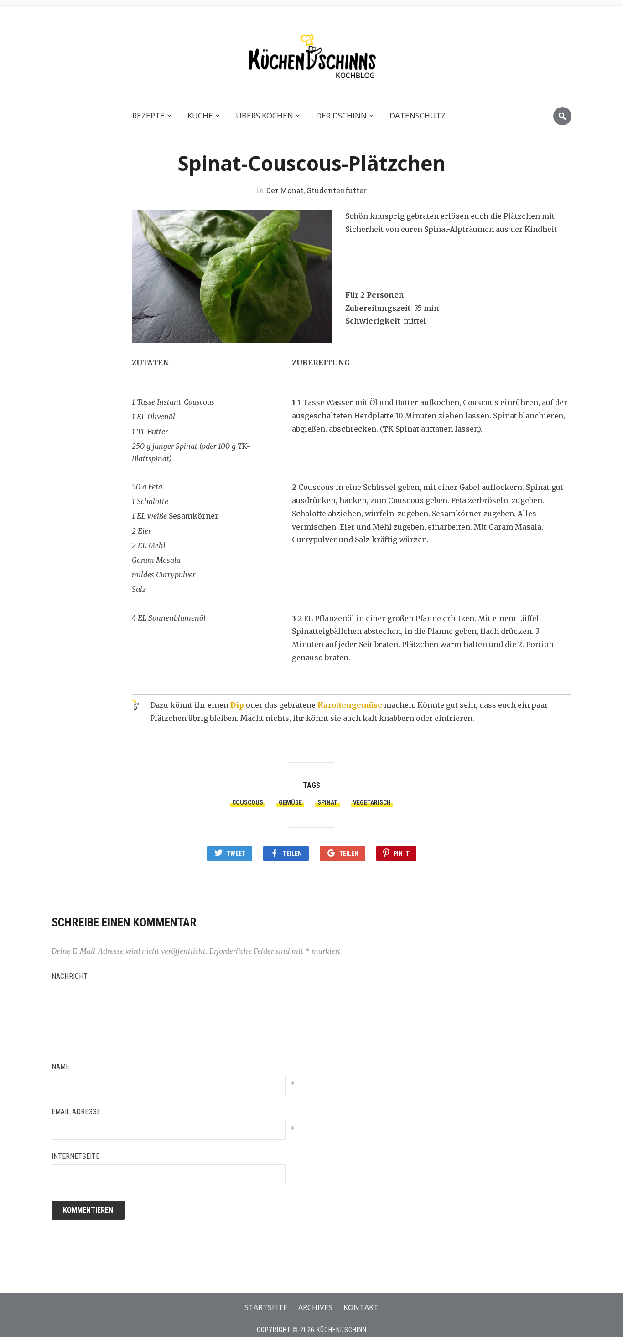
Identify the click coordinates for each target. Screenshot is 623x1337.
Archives (315, 1307)
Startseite (265, 1307)
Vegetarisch (372, 802)
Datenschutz (417, 115)
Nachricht (70, 976)
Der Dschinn (341, 115)
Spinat (327, 802)
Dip (237, 705)
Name (60, 1066)
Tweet (236, 853)
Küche (200, 115)
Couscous (247, 802)
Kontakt (361, 1307)
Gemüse (290, 802)
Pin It (401, 853)
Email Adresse (76, 1111)
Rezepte (148, 115)
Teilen (292, 853)
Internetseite (75, 1156)
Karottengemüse (349, 705)
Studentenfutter (337, 190)
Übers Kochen (264, 115)
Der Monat (285, 190)
